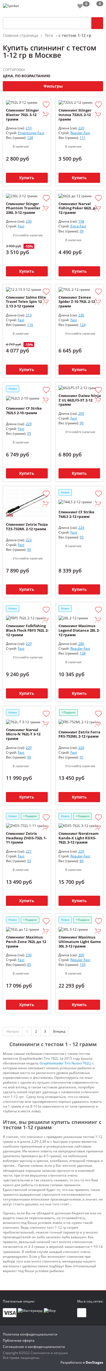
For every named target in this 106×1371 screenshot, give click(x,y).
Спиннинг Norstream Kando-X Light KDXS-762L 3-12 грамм (79, 838)
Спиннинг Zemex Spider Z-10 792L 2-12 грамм (77, 302)
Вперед (59, 1031)
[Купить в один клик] (46, 115)
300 (81, 955)
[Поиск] (97, 23)
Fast (21, 226)
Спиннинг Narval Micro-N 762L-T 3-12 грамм (23, 734)
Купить (26, 177)
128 (30, 137)
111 (83, 137)
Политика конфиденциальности (30, 1334)
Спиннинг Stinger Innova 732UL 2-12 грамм (75, 114)
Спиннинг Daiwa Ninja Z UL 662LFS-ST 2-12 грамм (80, 400)
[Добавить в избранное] (46, 105)
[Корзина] (95, 7)
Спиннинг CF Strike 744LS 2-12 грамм (76, 514)
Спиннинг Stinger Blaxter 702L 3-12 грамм (22, 114)
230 (29, 221)
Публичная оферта (18, 1340)
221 (29, 851)
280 (81, 643)
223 (29, 540)
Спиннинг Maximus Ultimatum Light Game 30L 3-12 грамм (80, 941)
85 (29, 964)
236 (81, 315)
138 (83, 653)
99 (82, 231)
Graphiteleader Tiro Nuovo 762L (65, 1063)
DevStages (94, 1362)
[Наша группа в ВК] (81, 1312)
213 (29, 315)
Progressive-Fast (31, 132)
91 (82, 757)
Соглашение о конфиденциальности (34, 1346)
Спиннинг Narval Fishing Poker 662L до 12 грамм (78, 208)
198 (81, 221)
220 (81, 128)
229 (29, 423)
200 (81, 413)
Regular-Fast (80, 132)
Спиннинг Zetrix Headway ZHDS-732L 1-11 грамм (26, 838)
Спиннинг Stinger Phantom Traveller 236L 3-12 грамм (23, 208)
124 (83, 324)
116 (30, 324)
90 (82, 423)
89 (82, 860)
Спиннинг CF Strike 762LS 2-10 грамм (24, 410)
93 (29, 860)
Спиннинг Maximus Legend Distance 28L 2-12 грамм (79, 630)
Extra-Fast (78, 226)
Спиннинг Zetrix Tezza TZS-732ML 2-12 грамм (27, 526)
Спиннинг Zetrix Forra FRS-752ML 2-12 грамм (79, 734)
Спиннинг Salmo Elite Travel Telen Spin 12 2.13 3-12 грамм (26, 302)
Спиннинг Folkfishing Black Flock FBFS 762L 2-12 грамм (27, 630)
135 (83, 964)
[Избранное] (80, 6)
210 (29, 128)
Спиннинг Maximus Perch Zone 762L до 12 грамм (26, 941)
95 (29, 433)
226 (81, 747)
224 (81, 527)
